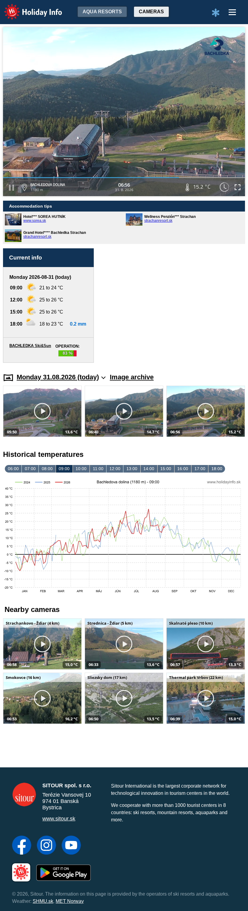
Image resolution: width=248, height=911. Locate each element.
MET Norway (70, 901)
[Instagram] (46, 846)
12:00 (114, 468)
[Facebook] (21, 846)
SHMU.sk (43, 901)
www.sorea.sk (34, 220)
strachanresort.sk (158, 220)
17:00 (199, 468)
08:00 (47, 468)
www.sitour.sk (58, 819)
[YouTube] (71, 846)
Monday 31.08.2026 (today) (58, 377)
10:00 (81, 468)
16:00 (182, 468)
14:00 (148, 468)
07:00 (30, 468)
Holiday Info (27, 7)
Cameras (151, 11)
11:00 (98, 468)
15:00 (165, 468)
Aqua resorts (102, 11)
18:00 (216, 468)
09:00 (64, 468)
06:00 (13, 468)
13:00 (131, 468)
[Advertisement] (172, 305)
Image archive (132, 377)
